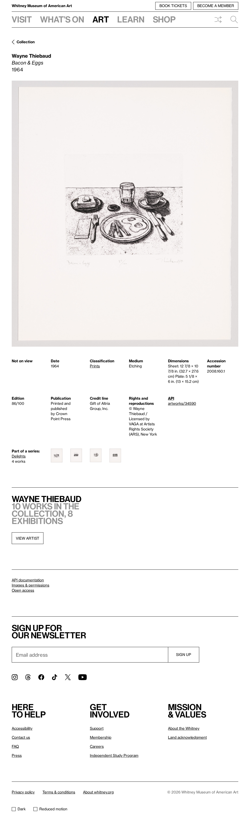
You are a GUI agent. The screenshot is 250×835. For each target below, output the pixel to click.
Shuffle (218, 19)
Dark (22, 809)
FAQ (15, 746)
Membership (100, 737)
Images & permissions (30, 585)
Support (97, 728)
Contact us (21, 737)
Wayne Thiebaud (31, 56)
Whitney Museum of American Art (42, 5)
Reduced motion (53, 809)
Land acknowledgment (187, 737)
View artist (27, 538)
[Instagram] (14, 677)
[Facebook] (41, 677)
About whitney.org (98, 792)
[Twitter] (67, 677)
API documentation (28, 580)
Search (232, 19)
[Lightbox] (125, 214)
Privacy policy (23, 792)
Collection (26, 42)
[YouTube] (82, 677)
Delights (19, 456)
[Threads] (27, 677)
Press (17, 755)
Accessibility (22, 728)
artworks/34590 (182, 403)
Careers (97, 746)
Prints (95, 366)
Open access (23, 590)
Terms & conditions (58, 792)
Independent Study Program (114, 755)
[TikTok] (54, 677)
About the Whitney (183, 728)
